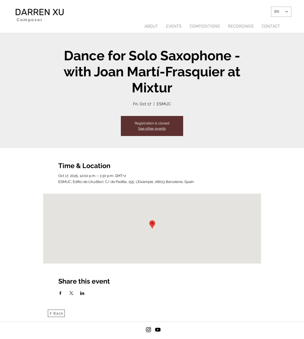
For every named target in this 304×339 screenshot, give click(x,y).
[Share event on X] (71, 293)
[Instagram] (148, 329)
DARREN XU (39, 12)
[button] (241, 24)
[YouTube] (157, 329)
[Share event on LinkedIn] (82, 293)
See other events (152, 128)
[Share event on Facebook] (60, 293)
